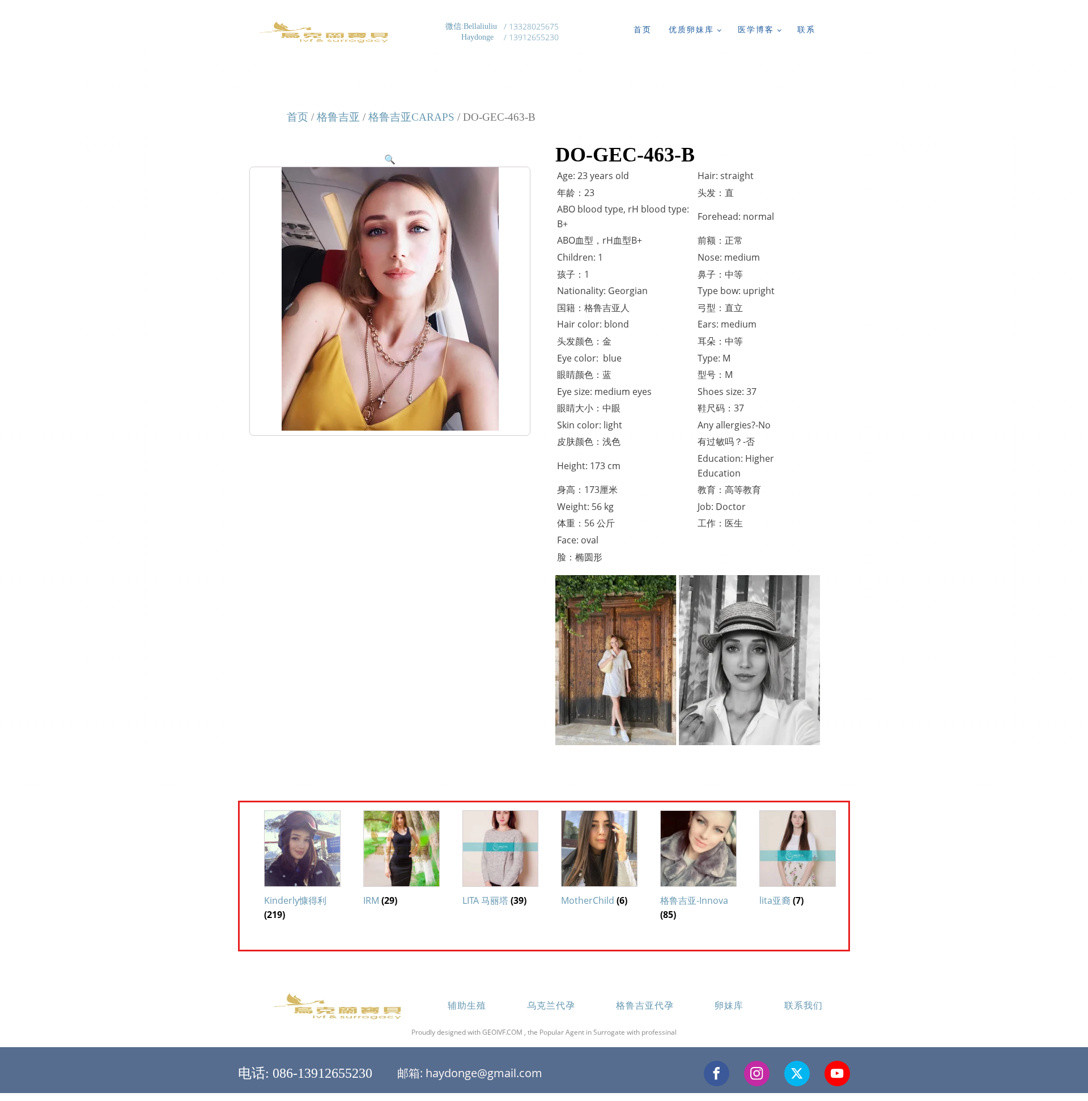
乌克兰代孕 (551, 1005)
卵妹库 (729, 1005)
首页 (643, 29)
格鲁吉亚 (338, 117)
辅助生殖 (467, 1005)
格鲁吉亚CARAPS (411, 117)
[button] (390, 159)
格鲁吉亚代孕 (645, 1005)
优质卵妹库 (691, 29)
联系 (806, 29)
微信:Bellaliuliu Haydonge (472, 32)
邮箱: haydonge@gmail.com (469, 1073)
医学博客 (756, 29)
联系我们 (803, 1005)
